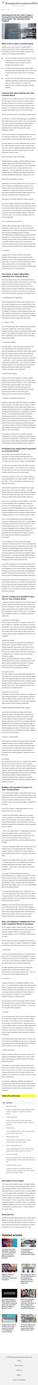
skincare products (15, 206)
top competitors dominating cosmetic (26, 779)
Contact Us (19, 1370)
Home (19, 1360)
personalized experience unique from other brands (16, 318)
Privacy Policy (19, 1365)
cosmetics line (12, 329)
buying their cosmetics (8, 152)
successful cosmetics (29, 1070)
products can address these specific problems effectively (17, 497)
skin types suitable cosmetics (24, 864)
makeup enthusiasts (7, 721)
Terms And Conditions (19, 1380)
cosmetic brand (27, 476)
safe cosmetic (15, 1151)
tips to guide (13, 613)
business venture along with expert (11, 188)
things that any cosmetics (24, 954)
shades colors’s (14, 900)
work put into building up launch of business (17, 232)
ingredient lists (6, 969)
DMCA (19, 1375)
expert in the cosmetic (11, 1184)
